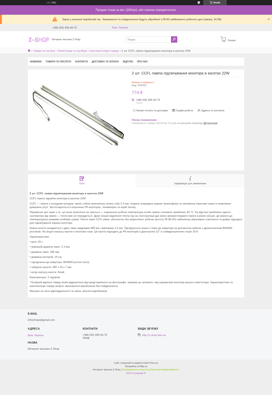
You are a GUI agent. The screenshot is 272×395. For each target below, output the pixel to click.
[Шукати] (174, 39)
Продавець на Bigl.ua (136, 366)
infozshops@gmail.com (41, 319)
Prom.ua (154, 363)
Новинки (35, 61)
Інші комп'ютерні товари (104, 50)
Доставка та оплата (105, 61)
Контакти (81, 61)
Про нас (142, 61)
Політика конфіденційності (165, 369)
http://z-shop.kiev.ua (154, 335)
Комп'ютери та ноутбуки (72, 50)
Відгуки (128, 61)
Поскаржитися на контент (135, 369)
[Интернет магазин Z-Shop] (39, 39)
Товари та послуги (44, 50)
